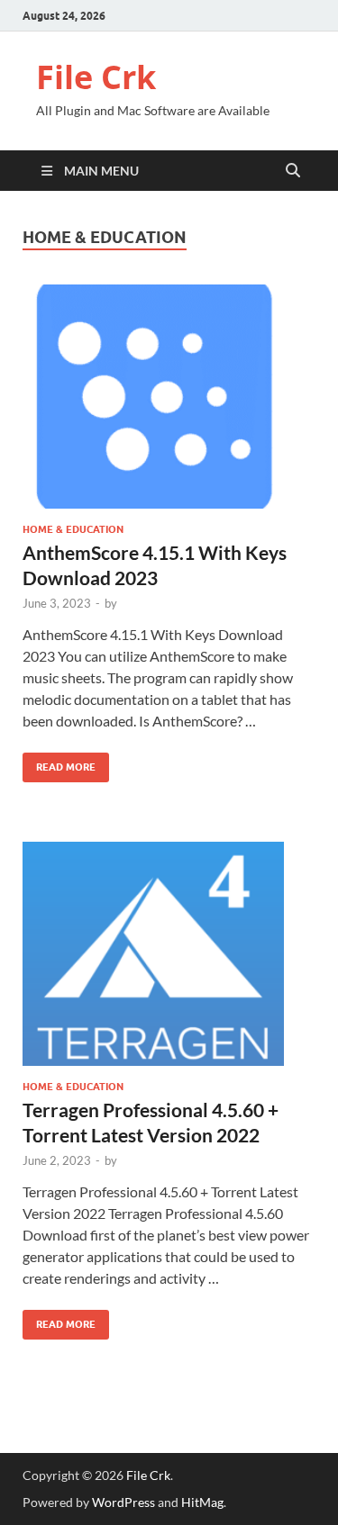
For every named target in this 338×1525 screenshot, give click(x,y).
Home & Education (73, 529)
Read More (59, 763)
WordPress (123, 1502)
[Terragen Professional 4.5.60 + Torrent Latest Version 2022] (169, 954)
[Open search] (292, 171)
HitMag (202, 1502)
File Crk (96, 77)
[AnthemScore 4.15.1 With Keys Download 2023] (169, 396)
